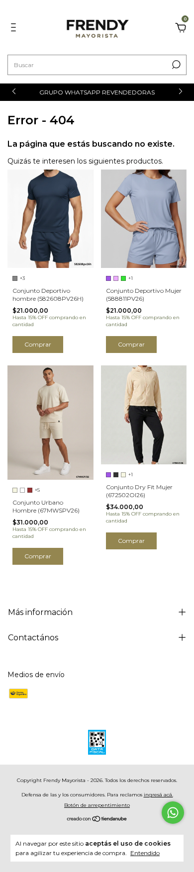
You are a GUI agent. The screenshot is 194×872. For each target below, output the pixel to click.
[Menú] (15, 28)
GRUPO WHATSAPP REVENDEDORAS (97, 92)
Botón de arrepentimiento (97, 805)
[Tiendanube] (97, 819)
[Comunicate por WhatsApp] (173, 812)
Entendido (145, 853)
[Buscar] (175, 64)
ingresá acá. (158, 794)
